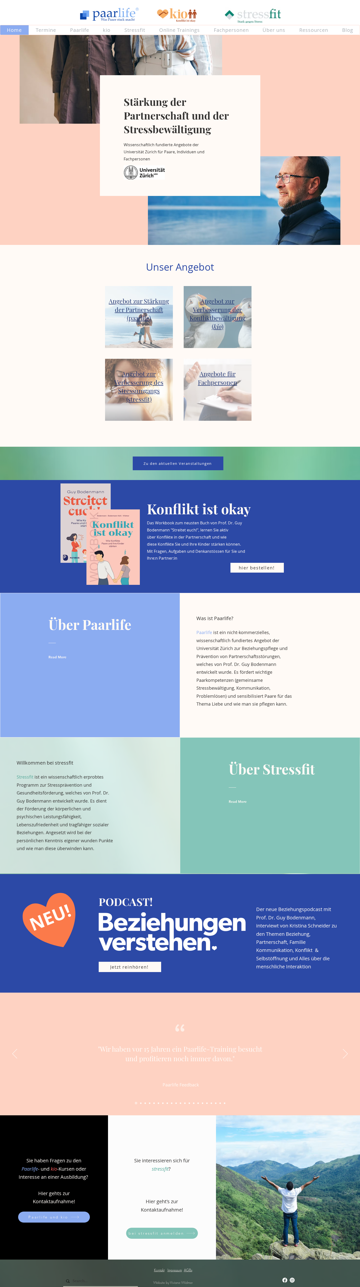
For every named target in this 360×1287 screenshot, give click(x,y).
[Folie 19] (215, 1103)
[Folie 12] (185, 1103)
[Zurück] (14, 1054)
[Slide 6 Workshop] (154, 1103)
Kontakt (159, 1270)
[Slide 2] (135, 1103)
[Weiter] (345, 1054)
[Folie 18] (211, 1103)
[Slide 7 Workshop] (158, 1103)
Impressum (175, 1270)
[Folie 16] (202, 1103)
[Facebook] (284, 1280)
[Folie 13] (189, 1103)
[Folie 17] (207, 1103)
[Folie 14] (193, 1103)
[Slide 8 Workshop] (163, 1103)
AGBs (188, 1270)
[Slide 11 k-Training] (176, 1103)
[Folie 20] (220, 1103)
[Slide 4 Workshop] (145, 1103)
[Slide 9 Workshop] (167, 1103)
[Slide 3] (140, 1103)
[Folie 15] (198, 1103)
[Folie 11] (180, 1103)
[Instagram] (292, 1280)
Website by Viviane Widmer (173, 1282)
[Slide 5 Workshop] (149, 1103)
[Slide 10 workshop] (171, 1103)
